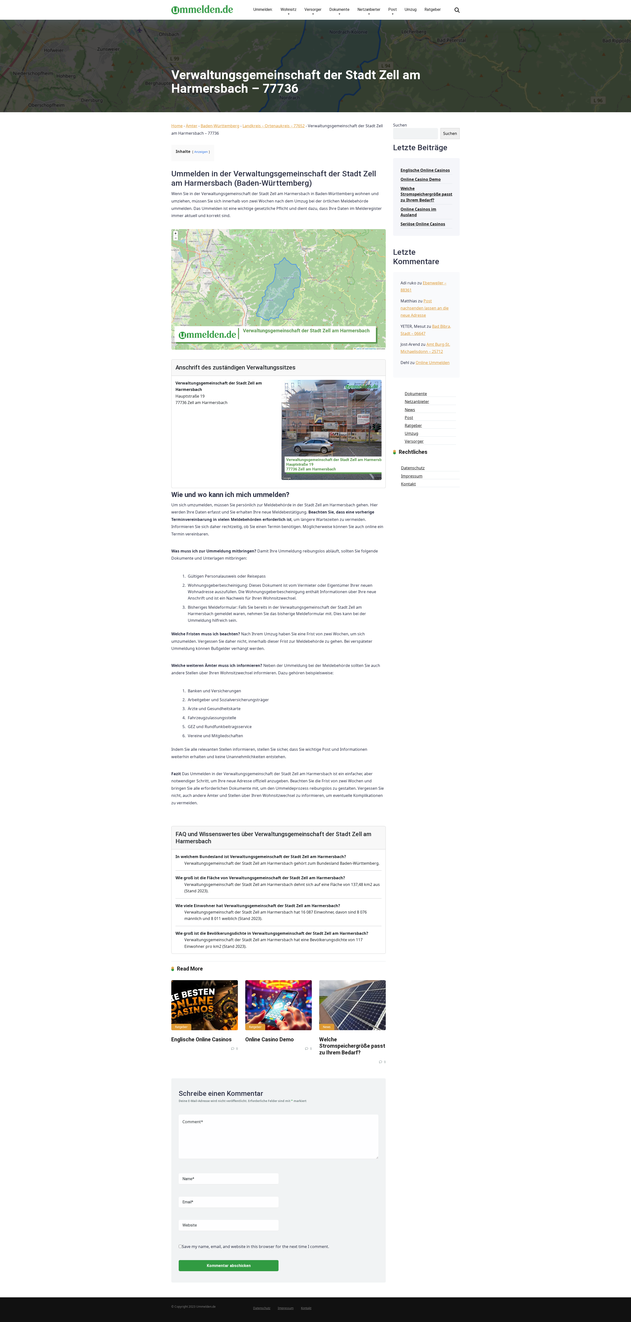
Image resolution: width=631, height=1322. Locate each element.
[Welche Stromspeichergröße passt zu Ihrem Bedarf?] (352, 1005)
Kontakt (408, 484)
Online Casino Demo (269, 1039)
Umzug (411, 9)
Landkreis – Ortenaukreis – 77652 (274, 126)
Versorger (312, 9)
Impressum (411, 476)
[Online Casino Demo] (278, 1005)
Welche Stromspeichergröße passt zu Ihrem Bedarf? (352, 1046)
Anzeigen (201, 151)
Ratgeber (432, 9)
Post (392, 9)
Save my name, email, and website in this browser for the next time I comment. (255, 1246)
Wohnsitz (288, 9)
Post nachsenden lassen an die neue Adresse (425, 308)
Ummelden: (263, 9)
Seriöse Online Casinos (423, 224)
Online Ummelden (433, 362)
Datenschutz (413, 468)
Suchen (400, 125)
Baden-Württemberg (220, 126)
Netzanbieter (368, 9)
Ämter (191, 126)
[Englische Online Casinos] (204, 1005)
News (327, 1027)
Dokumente (339, 9)
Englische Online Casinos (201, 1039)
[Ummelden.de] (202, 7)
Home (177, 126)
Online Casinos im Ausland (418, 212)
